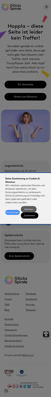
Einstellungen (12, 212)
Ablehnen (28, 209)
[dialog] (25, 198)
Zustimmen (29, 215)
